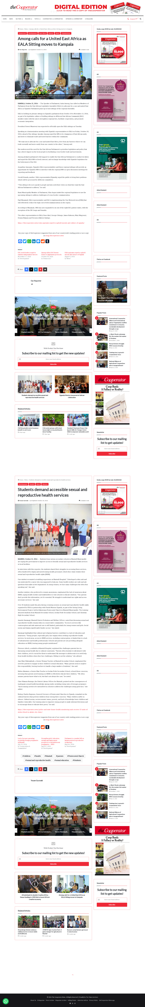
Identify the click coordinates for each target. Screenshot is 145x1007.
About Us (33, 1000)
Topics (36, 19)
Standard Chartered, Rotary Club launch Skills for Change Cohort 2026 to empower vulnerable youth (78, 430)
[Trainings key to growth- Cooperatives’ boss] (102, 355)
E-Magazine (89, 19)
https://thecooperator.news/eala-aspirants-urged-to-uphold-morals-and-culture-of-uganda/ (51, 223)
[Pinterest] (40, 269)
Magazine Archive (60, 1000)
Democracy (22, 33)
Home (5, 19)
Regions (28, 19)
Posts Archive (50, 1000)
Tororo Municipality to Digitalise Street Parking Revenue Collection (53, 316)
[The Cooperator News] (23, 7)
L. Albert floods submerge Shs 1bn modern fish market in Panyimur (117, 336)
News (11, 19)
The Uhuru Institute (92, 997)
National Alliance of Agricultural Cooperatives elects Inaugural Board (117, 363)
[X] (31, 269)
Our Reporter (23, 49)
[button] (6, 1001)
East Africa (42, 33)
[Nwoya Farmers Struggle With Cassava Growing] (102, 346)
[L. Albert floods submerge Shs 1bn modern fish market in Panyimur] (102, 337)
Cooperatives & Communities (53, 19)
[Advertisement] (53, 455)
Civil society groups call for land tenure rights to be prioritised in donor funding (52, 430)
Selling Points (72, 1000)
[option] (53, 316)
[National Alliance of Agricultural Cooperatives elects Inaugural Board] (102, 364)
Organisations (66, 33)
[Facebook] (27, 269)
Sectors (18, 19)
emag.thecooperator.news (54, 236)
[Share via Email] (45, 269)
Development (33, 33)
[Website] (32, 284)
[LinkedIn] (36, 269)
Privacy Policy (93, 1000)
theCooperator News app (107, 1000)
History (51, 33)
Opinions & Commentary (74, 19)
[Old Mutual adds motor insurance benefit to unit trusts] (29, 420)
